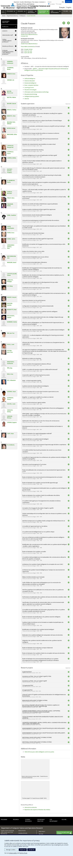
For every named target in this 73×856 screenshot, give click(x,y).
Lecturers (4, 31)
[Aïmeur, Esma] (3, 75)
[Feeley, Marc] (3, 199)
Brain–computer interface (31, 85)
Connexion (41, 2)
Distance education (29, 81)
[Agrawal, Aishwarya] (3, 63)
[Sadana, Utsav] (3, 393)
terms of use (23, 853)
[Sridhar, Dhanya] (3, 417)
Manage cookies (11, 849)
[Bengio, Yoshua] (3, 111)
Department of (33, 7)
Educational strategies (30, 89)
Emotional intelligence (30, 83)
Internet (26, 98)
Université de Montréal (8, 5)
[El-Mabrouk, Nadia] (3, 182)
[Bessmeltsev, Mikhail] (3, 123)
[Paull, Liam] (3, 346)
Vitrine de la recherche (30, 807)
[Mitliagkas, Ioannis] (3, 317)
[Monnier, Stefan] (3, 323)
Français (62, 7)
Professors (22, 16)
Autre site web (28, 51)
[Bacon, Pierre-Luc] (3, 92)
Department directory (12, 16)
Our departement (53, 820)
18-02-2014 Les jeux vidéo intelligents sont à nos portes (39, 752)
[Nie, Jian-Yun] (3, 334)
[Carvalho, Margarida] (3, 147)
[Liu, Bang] (3, 287)
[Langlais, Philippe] (3, 281)
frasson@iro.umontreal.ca (28, 46)
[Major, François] (3, 298)
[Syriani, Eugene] (3, 424)
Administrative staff (7, 35)
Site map (41, 834)
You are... (64, 819)
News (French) (21, 830)
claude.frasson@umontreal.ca (29, 34)
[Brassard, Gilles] (3, 136)
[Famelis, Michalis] (3, 193)
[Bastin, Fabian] (3, 99)
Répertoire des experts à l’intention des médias (37, 809)
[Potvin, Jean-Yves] (3, 352)
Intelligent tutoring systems (31, 96)
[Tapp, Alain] (3, 435)
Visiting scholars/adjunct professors (6, 41)
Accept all (31, 849)
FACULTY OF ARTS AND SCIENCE (63, 833)
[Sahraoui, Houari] (3, 399)
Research (16, 819)
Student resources (28, 820)
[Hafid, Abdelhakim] (3, 228)
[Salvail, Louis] (3, 405)
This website (52, 4)
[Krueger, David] (3, 264)
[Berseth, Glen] (3, 117)
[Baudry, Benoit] (3, 105)
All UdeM (59, 4)
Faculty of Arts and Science (25, 4)
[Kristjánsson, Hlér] (3, 257)
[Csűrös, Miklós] (3, 159)
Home (3, 16)
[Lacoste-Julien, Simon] (3, 275)
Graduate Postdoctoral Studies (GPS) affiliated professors (8, 52)
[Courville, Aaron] (3, 153)
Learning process (29, 87)
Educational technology (30, 94)
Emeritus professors (7, 46)
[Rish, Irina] (3, 375)
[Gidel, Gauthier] (3, 216)
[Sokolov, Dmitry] (3, 411)
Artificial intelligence (29, 78)
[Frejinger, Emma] (3, 205)
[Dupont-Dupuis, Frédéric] (3, 170)
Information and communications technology (36, 92)
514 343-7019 (24, 36)
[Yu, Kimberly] (3, 446)
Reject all (22, 849)
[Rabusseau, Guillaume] (3, 363)
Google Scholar (28, 49)
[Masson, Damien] (3, 305)
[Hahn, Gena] (3, 234)
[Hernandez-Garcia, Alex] (3, 246)
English (68, 7)
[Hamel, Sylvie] (3, 240)
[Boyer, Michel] (3, 129)
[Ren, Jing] (3, 369)
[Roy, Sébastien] (3, 381)
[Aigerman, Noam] (3, 69)
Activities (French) (22, 833)
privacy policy (13, 853)
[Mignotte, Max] (3, 311)
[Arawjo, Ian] (3, 81)
